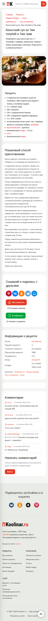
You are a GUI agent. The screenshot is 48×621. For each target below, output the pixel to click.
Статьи (29, 563)
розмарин (35, 125)
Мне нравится (18, 302)
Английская (36, 341)
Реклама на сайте (17, 616)
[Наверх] (41, 614)
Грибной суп (19, 372)
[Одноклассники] (21, 293)
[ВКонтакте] (15, 293)
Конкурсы (30, 571)
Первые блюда (32, 372)
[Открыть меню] (3, 4)
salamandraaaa (13, 434)
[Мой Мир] (34, 293)
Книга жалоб (33, 616)
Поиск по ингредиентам (12, 563)
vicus (9, 402)
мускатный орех (13, 127)
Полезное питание (33, 555)
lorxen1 (10, 415)
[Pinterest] (9, 293)
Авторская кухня (32, 559)
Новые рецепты (8, 559)
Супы (22, 375)
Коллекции (6, 567)
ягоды (22, 130)
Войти (10, 472)
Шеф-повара (31, 567)
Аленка (17, 544)
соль (9, 133)
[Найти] (43, 4)
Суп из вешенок (11, 375)
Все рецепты (7, 555)
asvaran (10, 424)
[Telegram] (28, 293)
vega (9, 446)
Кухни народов (8, 571)
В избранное (17, 316)
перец (23, 136)
